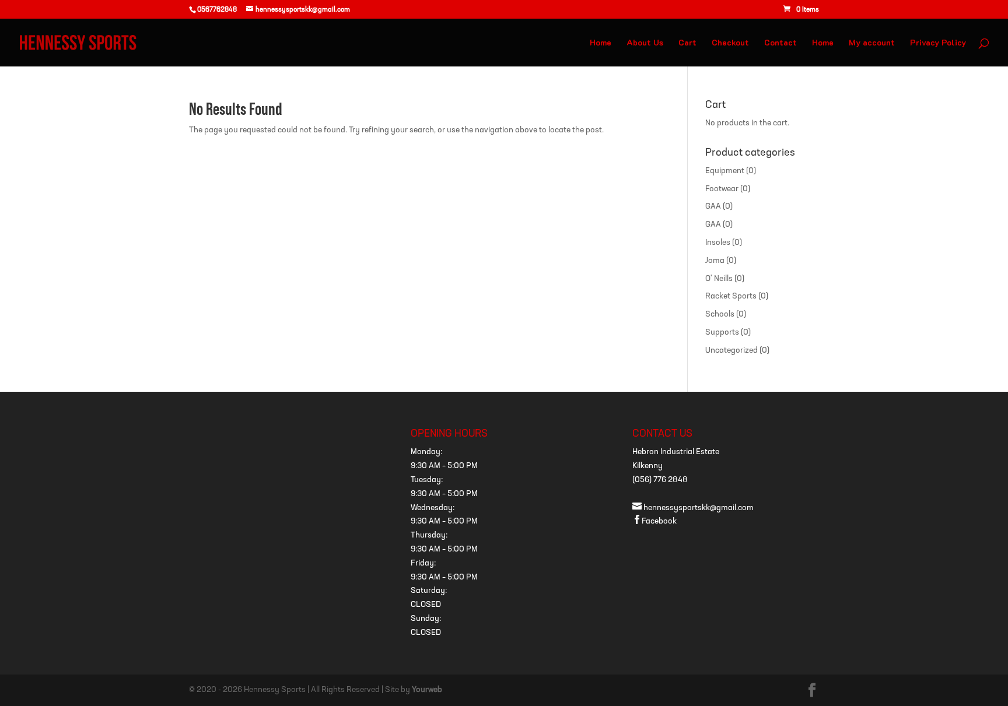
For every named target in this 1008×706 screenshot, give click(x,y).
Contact (780, 43)
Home (600, 43)
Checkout (730, 43)
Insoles (717, 242)
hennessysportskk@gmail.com (693, 508)
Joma (714, 261)
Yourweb (427, 690)
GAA (713, 206)
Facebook (654, 521)
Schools (719, 314)
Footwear (721, 189)
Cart (687, 43)
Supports (722, 332)
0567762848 (217, 9)
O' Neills (719, 279)
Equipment (724, 171)
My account (872, 43)
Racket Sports (731, 296)
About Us (644, 43)
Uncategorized (731, 350)
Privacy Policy (938, 43)
